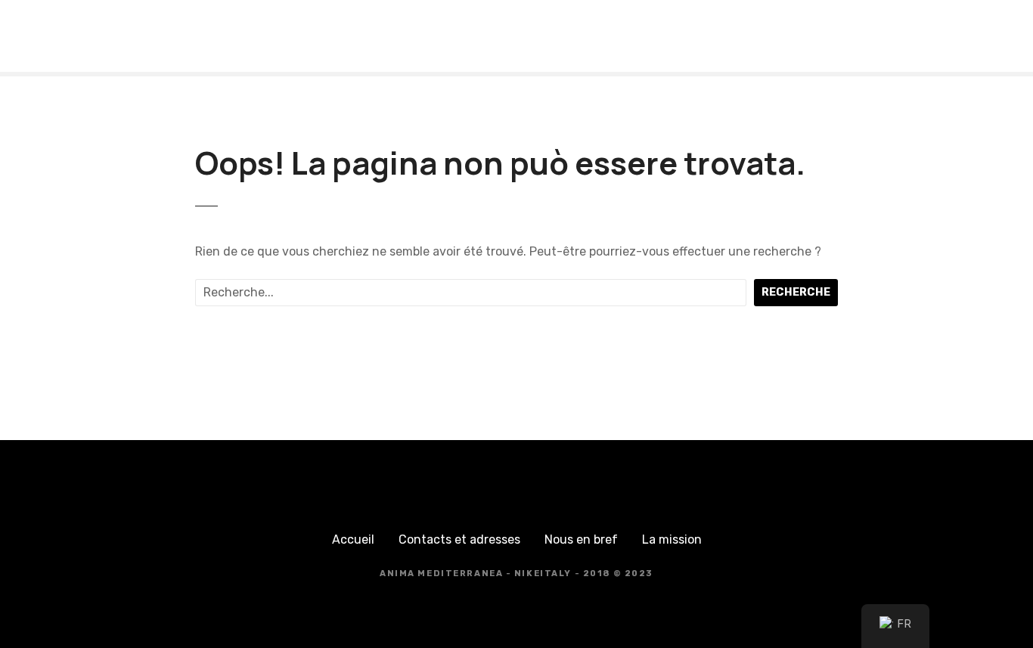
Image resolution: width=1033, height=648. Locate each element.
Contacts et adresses (459, 539)
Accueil (353, 539)
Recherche (796, 292)
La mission (672, 539)
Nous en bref (581, 539)
